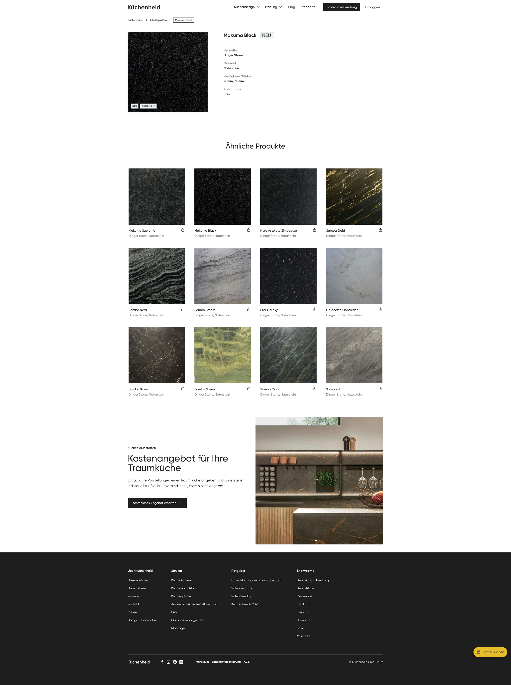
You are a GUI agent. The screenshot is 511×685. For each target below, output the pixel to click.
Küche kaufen (135, 20)
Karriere (133, 596)
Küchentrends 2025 (245, 604)
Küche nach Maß (183, 588)
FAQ (174, 612)
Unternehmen (138, 588)
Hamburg (304, 620)
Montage (178, 628)
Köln (300, 628)
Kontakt (133, 604)
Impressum (202, 661)
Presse (132, 612)
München (303, 636)
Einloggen (372, 7)
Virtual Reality (241, 596)
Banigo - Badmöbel (142, 620)
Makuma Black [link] (183, 20)
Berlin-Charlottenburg (313, 580)
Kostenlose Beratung (342, 7)
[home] (144, 7)
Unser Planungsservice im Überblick (256, 580)
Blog (291, 7)
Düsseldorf (304, 596)
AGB (247, 661)
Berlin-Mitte (305, 588)
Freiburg (303, 612)
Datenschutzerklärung (226, 661)
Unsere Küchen (138, 580)
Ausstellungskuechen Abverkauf (194, 604)
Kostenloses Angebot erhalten (154, 503)
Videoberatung (242, 588)
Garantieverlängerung (187, 620)
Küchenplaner (181, 596)
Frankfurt (303, 604)
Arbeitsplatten (158, 20)
